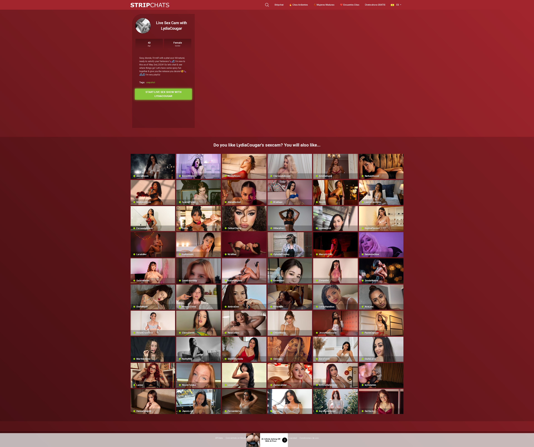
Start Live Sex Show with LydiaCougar (163, 94)
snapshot (150, 82)
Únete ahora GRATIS (375, 4)
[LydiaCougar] (143, 26)
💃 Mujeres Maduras (324, 4)
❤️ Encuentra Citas (349, 4)
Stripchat (279, 4)
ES (396, 4)
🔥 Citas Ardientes (298, 4)
